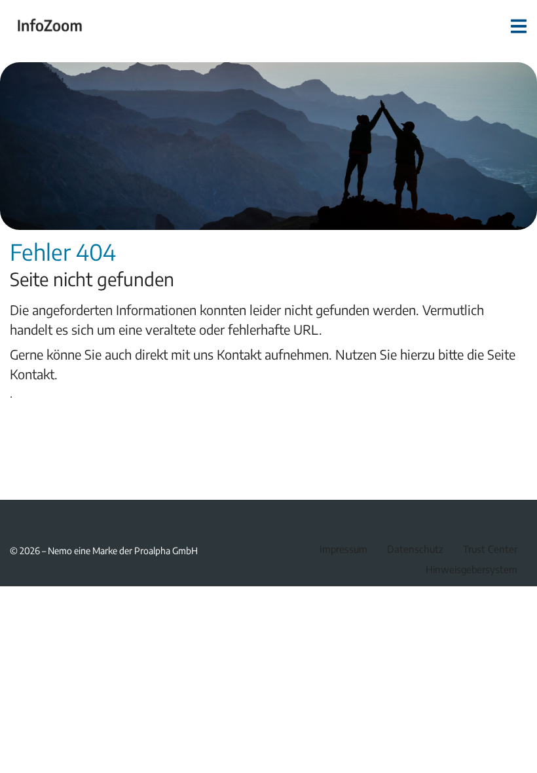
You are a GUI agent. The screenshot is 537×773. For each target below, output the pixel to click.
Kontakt (32, 374)
